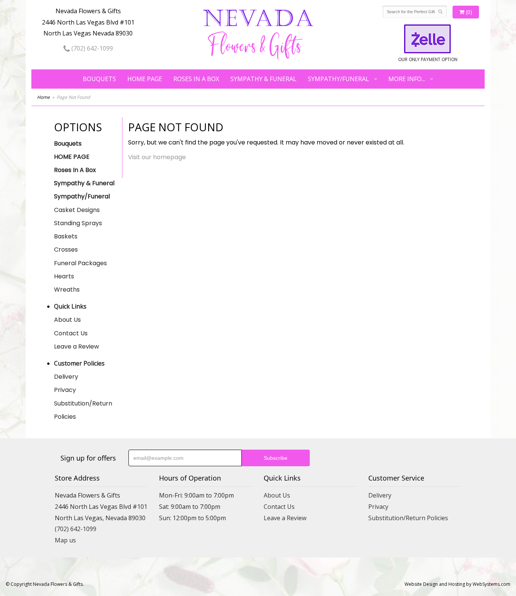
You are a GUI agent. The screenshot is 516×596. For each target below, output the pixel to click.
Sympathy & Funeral (263, 79)
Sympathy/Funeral (338, 79)
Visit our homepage (157, 157)
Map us (65, 540)
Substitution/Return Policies (83, 410)
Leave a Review (76, 346)
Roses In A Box (196, 79)
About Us (67, 319)
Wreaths (67, 289)
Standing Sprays (78, 223)
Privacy (65, 390)
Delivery (66, 376)
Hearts (64, 276)
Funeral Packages (80, 263)
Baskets (65, 236)
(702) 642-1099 (91, 48)
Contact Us (71, 333)
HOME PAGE (144, 79)
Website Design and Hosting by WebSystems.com (457, 584)
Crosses (66, 249)
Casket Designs (77, 210)
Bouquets (99, 79)
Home (43, 97)
